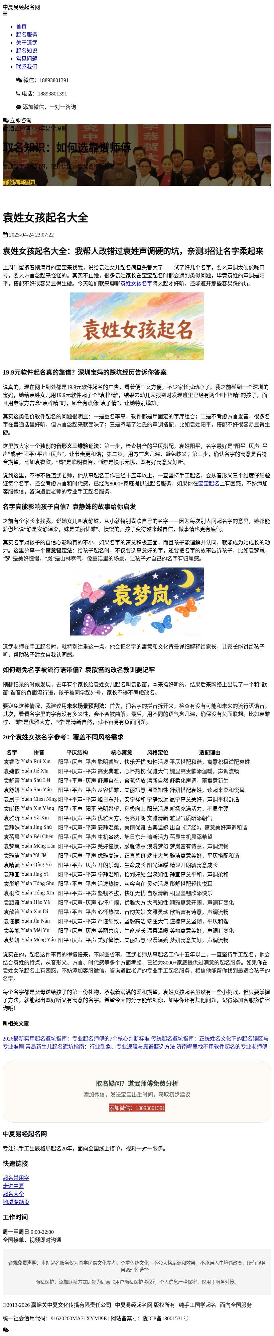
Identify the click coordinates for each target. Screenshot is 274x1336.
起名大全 (13, 1194)
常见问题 (26, 59)
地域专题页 (16, 1202)
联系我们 (26, 67)
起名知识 (26, 51)
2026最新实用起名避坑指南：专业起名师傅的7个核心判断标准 (77, 1039)
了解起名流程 (19, 182)
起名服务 (26, 35)
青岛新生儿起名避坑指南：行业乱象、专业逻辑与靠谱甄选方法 (100, 1047)
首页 (21, 26)
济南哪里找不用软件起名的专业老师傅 (221, 1047)
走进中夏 (13, 1186)
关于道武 (26, 43)
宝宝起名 (209, 483)
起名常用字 (16, 1178)
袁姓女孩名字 (136, 283)
